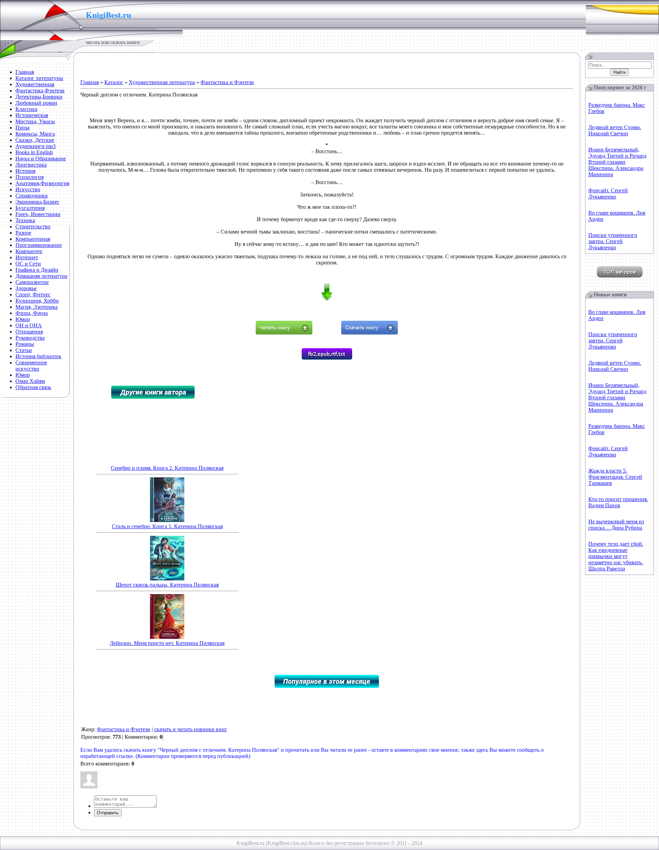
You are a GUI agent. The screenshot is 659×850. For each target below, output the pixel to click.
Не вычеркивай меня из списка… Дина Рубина (616, 525)
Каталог (113, 82)
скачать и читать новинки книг (190, 729)
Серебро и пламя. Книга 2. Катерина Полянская (167, 468)
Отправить (108, 812)
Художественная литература (162, 82)
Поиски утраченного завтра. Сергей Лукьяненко (612, 241)
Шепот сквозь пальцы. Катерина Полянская (167, 585)
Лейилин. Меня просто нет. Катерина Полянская (167, 643)
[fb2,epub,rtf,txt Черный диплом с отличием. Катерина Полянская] (327, 358)
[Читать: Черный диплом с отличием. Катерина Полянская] (284, 333)
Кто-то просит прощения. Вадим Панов (618, 502)
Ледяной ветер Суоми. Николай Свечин (614, 130)
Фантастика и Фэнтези (227, 82)
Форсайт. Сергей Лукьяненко (608, 194)
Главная (89, 82)
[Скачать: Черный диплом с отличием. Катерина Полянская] (369, 333)
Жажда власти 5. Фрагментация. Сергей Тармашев (615, 477)
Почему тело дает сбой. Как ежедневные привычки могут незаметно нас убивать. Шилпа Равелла (615, 556)
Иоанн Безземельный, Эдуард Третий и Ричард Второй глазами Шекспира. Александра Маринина (617, 162)
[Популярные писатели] (620, 276)
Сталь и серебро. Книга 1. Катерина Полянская (167, 526)
